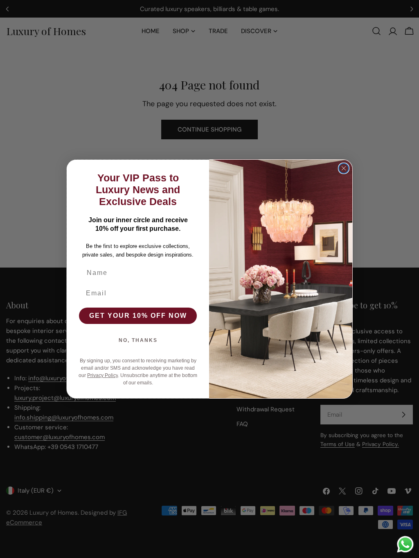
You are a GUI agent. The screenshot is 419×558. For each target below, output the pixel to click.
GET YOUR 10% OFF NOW (138, 315)
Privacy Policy (102, 375)
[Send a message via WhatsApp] (405, 544)
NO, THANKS (138, 340)
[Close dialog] (344, 168)
